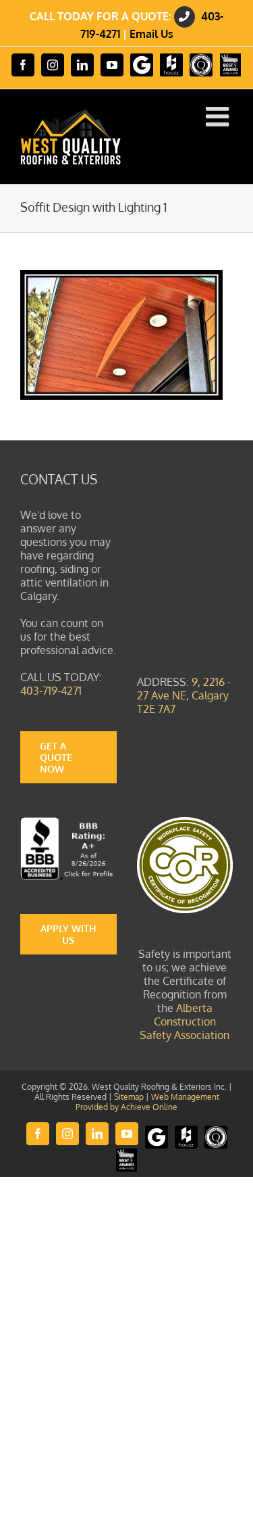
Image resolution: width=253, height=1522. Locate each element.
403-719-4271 (51, 690)
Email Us (151, 34)
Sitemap (129, 1097)
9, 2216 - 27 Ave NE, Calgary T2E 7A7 (184, 695)
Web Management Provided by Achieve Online (147, 1102)
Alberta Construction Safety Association (184, 1021)
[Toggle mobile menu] (219, 116)
